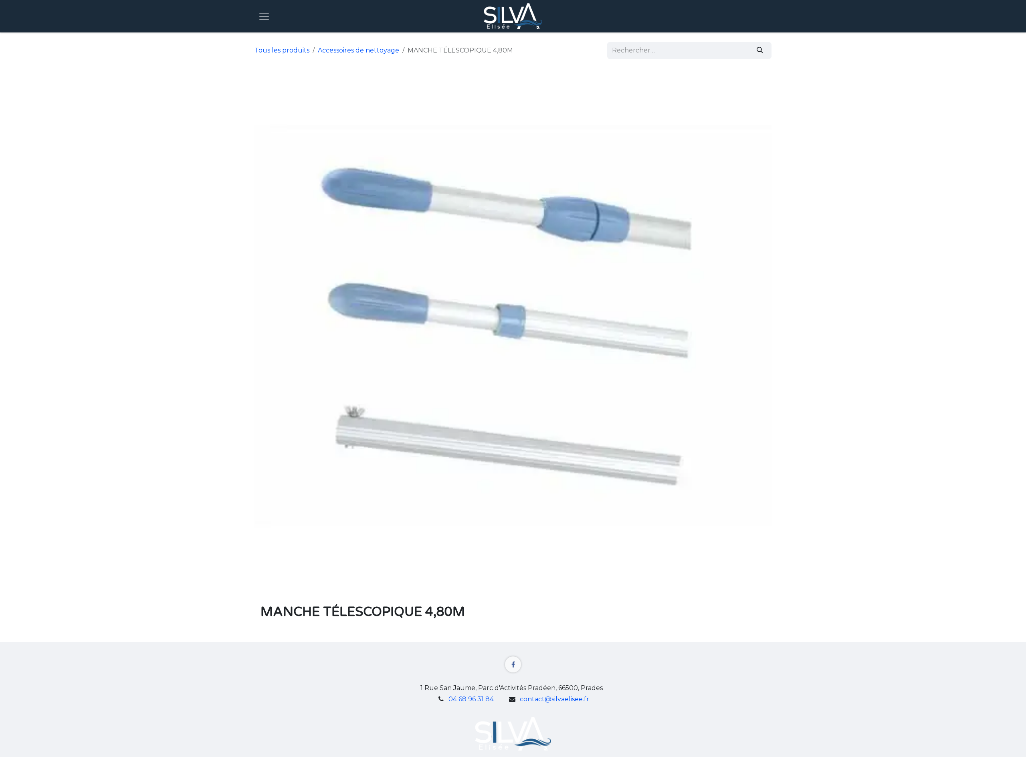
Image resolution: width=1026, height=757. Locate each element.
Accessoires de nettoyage (358, 50)
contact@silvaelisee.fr (554, 699)
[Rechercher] (760, 50)
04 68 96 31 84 (471, 699)
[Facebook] (513, 664)
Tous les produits (281, 50)
